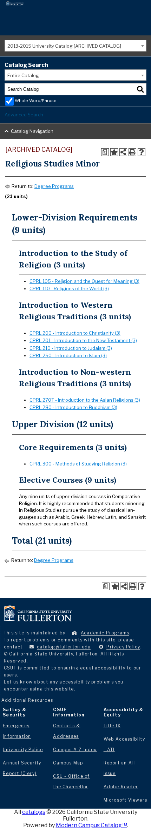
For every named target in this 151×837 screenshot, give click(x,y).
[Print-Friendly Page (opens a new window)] (132, 152)
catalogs (33, 812)
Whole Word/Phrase (36, 100)
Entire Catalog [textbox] (23, 75)
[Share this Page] (123, 152)
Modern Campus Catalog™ (91, 825)
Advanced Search (24, 114)
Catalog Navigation (32, 131)
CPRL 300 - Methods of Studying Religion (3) (78, 464)
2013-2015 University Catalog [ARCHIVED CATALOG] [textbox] (64, 46)
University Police (23, 749)
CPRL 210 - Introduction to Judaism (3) (70, 348)
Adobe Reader (121, 786)
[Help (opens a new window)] (141, 152)
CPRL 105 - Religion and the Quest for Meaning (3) (84, 281)
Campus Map (68, 762)
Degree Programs (54, 186)
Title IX (112, 725)
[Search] (140, 89)
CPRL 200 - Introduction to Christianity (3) (74, 333)
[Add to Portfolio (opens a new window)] (114, 152)
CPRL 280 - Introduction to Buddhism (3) (73, 407)
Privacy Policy (123, 646)
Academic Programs (105, 632)
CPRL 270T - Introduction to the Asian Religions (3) (84, 400)
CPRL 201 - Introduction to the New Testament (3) (83, 340)
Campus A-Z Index (75, 749)
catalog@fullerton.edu (64, 646)
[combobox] (75, 46)
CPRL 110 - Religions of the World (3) (69, 288)
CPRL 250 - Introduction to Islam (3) (68, 355)
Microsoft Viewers (125, 800)
